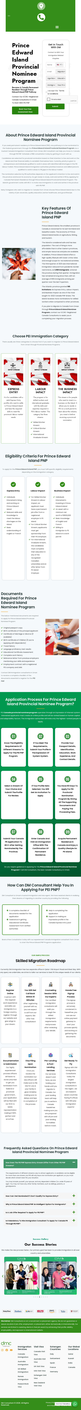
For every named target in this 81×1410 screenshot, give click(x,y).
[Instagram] (2, 1350)
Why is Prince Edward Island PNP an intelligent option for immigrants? (36, 1204)
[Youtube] (11, 1350)
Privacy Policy (51, 1402)
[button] (57, 27)
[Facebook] (6, 1350)
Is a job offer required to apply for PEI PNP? (25, 1212)
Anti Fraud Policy (53, 1405)
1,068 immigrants (61, 270)
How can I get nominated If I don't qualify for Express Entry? (32, 1196)
